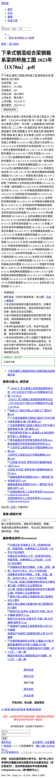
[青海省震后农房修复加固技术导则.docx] (30, 440)
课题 (9, 17)
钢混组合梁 (46, 371)
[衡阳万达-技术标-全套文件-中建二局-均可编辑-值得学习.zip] (31, 615)
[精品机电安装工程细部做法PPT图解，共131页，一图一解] (31, 652)
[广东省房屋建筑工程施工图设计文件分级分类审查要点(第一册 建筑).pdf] (31, 421)
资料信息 (28, 670)
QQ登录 (5, 709)
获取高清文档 (9, 109)
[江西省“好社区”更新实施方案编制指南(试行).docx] (31, 466)
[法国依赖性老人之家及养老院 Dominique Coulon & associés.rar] (31, 494)
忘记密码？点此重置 (43, 742)
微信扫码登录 (18, 709)
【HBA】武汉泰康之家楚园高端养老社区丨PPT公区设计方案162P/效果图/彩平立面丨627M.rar (30, 403)
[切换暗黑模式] (8, 35)
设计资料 (14, 44)
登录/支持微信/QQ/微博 (20, 38)
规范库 (5, 3)
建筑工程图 (21, 371)
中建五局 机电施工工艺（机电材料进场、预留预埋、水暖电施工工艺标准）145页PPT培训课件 (30, 560)
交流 (9, 13)
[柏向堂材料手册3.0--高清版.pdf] (25, 432)
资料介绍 (28, 676)
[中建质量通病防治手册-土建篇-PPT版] (29, 641)
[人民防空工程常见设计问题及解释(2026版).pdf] (31, 451)
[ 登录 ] (13, 507)
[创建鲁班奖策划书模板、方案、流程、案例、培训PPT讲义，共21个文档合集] (31, 571)
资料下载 (28, 682)
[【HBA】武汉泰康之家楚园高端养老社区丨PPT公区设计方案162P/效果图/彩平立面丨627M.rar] (31, 396)
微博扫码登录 (33, 709)
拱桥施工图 (33, 371)
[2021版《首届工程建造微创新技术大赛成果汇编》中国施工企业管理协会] (31, 585)
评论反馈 (28, 695)
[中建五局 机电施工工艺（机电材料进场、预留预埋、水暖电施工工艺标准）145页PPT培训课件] (31, 552)
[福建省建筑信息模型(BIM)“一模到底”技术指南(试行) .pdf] (31, 480)
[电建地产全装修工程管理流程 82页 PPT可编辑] (31, 630)
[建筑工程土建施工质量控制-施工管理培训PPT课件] (31, 600)
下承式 (11, 371)
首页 (9, 9)
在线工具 (12, 20)
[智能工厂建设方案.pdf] (20, 410)
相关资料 (28, 689)
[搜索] (2, 26)
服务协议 (6, 742)
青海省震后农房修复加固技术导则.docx (29, 444)
